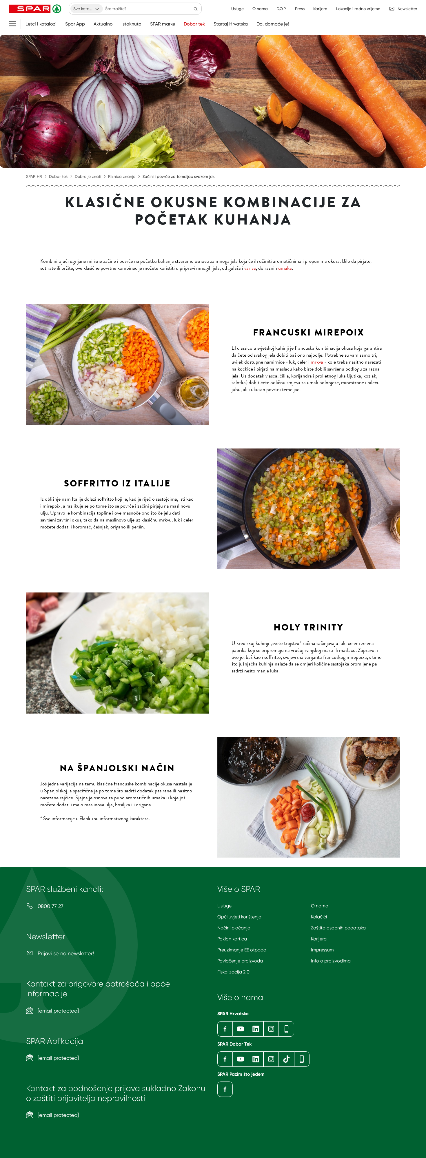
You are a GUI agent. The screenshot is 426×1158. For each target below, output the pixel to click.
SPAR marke (162, 24)
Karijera (319, 939)
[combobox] (86, 8)
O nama (319, 906)
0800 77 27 (49, 906)
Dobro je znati (88, 176)
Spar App (75, 24)
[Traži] (196, 9)
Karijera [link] (320, 8)
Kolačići (319, 917)
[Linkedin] (255, 1029)
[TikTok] (286, 1059)
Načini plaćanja (233, 928)
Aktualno (103, 24)
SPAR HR (34, 176)
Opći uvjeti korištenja (239, 917)
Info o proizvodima (331, 961)
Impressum (322, 950)
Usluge (224, 906)
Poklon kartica (232, 939)
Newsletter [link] (407, 8)
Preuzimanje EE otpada (241, 950)
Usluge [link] (237, 8)
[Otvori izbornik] (15, 24)
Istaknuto (131, 24)
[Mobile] (286, 1029)
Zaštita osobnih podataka (338, 928)
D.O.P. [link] (281, 8)
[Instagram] (271, 1029)
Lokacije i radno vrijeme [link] (358, 8)
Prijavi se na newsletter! (65, 953)
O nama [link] (260, 8)
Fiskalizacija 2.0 (233, 972)
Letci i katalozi (41, 24)
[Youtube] (240, 1029)
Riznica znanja (122, 176)
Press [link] (300, 8)
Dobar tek (194, 24)
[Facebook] (225, 1029)
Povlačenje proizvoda (240, 961)
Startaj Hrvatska (231, 24)
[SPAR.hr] (36, 8)
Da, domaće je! (272, 24)
